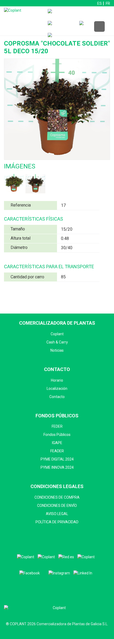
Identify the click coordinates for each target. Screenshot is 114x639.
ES (99, 3)
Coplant (57, 334)
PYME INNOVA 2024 (57, 467)
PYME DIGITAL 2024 (57, 459)
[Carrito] (93, 27)
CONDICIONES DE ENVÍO (57, 505)
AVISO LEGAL (57, 514)
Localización (57, 388)
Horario (57, 380)
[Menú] (99, 26)
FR (108, 3)
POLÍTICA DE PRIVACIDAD (57, 522)
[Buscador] (62, 27)
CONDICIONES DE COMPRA (57, 497)
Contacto (57, 397)
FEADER (57, 451)
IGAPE (57, 443)
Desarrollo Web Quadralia (57, 632)
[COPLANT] (25, 557)
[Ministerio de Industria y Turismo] (46, 557)
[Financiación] (72, 15)
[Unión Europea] (86, 557)
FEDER (57, 426)
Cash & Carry (57, 342)
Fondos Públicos (57, 434)
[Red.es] (66, 557)
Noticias (57, 350)
